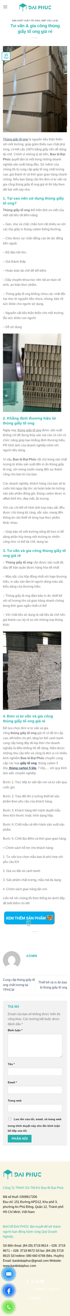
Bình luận (15, 1030)
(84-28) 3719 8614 (35, 1245)
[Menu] (5, 7)
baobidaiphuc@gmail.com (30, 1260)
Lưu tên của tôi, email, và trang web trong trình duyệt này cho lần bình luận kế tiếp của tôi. (34, 1125)
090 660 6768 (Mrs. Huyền (44, 1255)
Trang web (15, 1100)
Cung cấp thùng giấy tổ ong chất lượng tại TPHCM (19, 984)
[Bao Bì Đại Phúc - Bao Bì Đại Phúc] (35, 6)
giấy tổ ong (28, 763)
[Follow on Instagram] (32, 1282)
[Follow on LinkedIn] (42, 1282)
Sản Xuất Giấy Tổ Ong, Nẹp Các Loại (35, 20)
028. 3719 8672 (24, 1250)
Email (12, 1082)
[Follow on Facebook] (27, 1282)
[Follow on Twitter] (37, 1282)
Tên (11, 1064)
